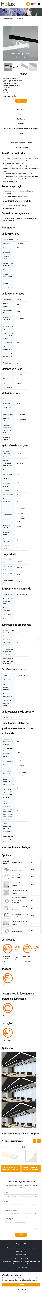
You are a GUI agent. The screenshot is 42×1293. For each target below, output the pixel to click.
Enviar (21, 1235)
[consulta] (39, 638)
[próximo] (38, 67)
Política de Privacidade (21, 1267)
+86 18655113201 (22, 1251)
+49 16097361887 (23, 1258)
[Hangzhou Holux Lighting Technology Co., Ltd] (8, 4)
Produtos (10, 18)
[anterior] (3, 67)
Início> (6, 18)
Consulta (21, 101)
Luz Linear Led (19, 18)
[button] (34, 1141)
